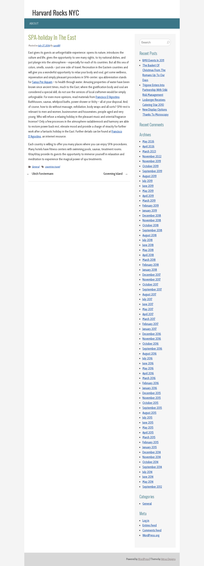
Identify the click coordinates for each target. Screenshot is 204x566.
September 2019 (152, 171)
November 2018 (151, 220)
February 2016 (150, 383)
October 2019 (150, 166)
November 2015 (151, 398)
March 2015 (148, 437)
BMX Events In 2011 (153, 60)
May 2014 (147, 482)
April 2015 (148, 432)
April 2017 (147, 314)
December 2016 (151, 334)
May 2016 (148, 368)
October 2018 (150, 225)
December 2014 (151, 452)
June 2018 (148, 245)
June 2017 (147, 304)
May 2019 (148, 191)
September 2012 (152, 487)
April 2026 (148, 146)
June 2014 (147, 477)
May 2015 (147, 427)
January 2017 (149, 329)
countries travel (52, 166)
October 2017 (150, 284)
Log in (145, 520)
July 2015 (147, 417)
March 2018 (149, 260)
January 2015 (149, 447)
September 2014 (152, 467)
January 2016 (149, 388)
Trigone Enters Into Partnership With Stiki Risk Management (154, 90)
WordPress (143, 559)
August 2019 (149, 176)
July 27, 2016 (44, 45)
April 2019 (148, 196)
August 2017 (149, 294)
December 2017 (151, 275)
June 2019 (148, 186)
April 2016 (148, 373)
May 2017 (147, 309)
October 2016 (150, 343)
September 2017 (152, 289)
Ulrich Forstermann (42, 174)
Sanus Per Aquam (42, 82)
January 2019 (149, 210)
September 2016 (152, 348)
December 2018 (151, 215)
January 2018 (149, 270)
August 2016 (149, 353)
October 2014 (150, 462)
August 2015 (149, 413)
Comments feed (151, 530)
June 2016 (148, 363)
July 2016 (147, 358)
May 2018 (148, 250)
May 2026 (148, 141)
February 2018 (150, 265)
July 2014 (147, 472)
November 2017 (151, 279)
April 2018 (148, 255)
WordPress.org (150, 535)
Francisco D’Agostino (108, 97)
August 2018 (149, 235)
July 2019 (147, 181)
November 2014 (151, 457)
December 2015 (151, 393)
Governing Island (113, 174)
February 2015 (150, 442)
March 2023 (149, 151)
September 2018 (152, 230)
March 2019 (149, 200)
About (34, 23)
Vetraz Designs (168, 559)
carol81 (56, 45)
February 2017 (150, 324)
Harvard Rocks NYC (55, 13)
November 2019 (151, 161)
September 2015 (152, 408)
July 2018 (147, 240)
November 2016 (151, 338)
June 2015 (147, 422)
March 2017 (148, 319)
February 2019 (150, 205)
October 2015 (150, 403)
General (35, 166)
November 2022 (151, 156)
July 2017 (147, 299)
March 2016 (149, 378)
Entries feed (149, 525)
